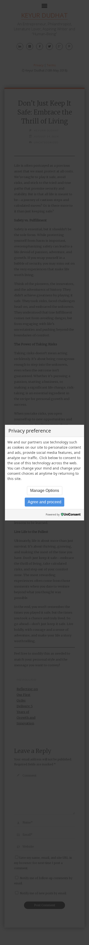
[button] (44, 490)
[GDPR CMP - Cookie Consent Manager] (71, 515)
